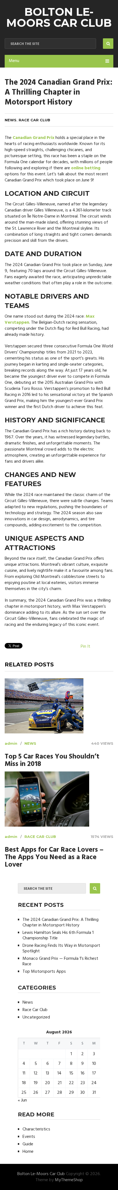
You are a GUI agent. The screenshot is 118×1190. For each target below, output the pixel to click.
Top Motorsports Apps (44, 971)
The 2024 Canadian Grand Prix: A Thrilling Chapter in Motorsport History (61, 922)
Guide (28, 1144)
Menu (14, 61)
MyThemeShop (69, 1180)
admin (11, 743)
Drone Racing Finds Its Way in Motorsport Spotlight (61, 948)
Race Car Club (34, 120)
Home (28, 1151)
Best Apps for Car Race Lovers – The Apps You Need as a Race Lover (54, 857)
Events (29, 1136)
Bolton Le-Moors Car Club (59, 17)
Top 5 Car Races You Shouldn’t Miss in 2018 (52, 760)
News (10, 120)
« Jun (22, 1100)
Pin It (85, 646)
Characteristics (36, 1129)
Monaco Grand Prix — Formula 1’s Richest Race (60, 961)
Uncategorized (36, 1017)
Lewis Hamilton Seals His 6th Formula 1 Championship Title (58, 935)
